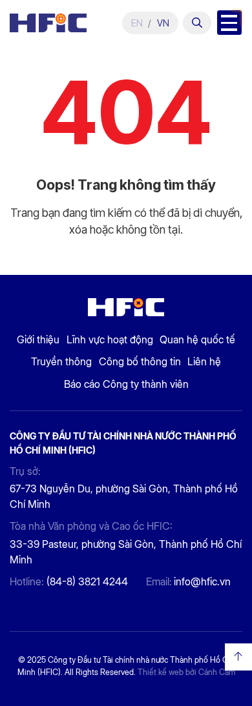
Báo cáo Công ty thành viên (126, 384)
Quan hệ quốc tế (197, 340)
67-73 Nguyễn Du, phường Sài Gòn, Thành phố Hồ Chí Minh (124, 496)
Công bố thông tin (140, 362)
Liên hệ (204, 362)
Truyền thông (61, 362)
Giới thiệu (38, 340)
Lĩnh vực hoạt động (110, 340)
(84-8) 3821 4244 (87, 582)
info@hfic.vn (202, 582)
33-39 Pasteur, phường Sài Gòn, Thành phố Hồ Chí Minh (126, 552)
